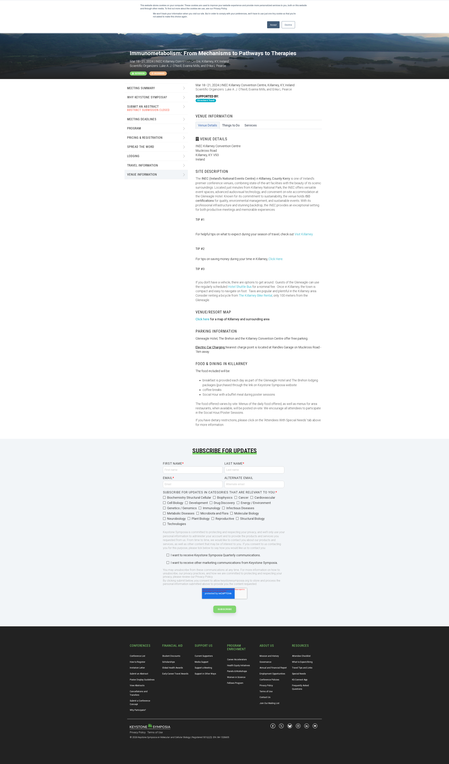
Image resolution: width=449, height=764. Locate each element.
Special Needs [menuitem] (299, 674)
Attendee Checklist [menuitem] (301, 656)
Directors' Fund (205, 100)
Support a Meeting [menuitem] (203, 668)
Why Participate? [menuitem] (138, 710)
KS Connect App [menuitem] (299, 679)
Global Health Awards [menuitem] (172, 668)
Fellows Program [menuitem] (235, 683)
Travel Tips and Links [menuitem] (302, 668)
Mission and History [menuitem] (269, 656)
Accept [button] (273, 24)
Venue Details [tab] (207, 125)
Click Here (276, 259)
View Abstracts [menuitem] (137, 685)
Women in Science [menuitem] (236, 677)
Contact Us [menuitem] (265, 697)
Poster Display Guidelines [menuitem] (142, 679)
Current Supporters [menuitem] (204, 656)
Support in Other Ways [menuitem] (205, 674)
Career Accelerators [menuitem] (237, 659)
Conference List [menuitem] (137, 656)
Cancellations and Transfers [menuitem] (139, 693)
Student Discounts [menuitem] (171, 656)
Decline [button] (288, 24)
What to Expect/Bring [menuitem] (302, 662)
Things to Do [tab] (231, 125)
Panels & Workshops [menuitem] (237, 671)
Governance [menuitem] (265, 662)
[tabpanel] (259, 279)
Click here (202, 319)
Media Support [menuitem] (201, 662)
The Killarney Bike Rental (255, 295)
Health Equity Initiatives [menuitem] (238, 665)
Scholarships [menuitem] (168, 662)
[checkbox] (223, 511)
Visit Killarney (303, 234)
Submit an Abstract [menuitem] (139, 674)
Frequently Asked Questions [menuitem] (300, 687)
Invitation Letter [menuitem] (137, 668)
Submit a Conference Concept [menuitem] (140, 703)
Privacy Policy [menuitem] (266, 685)
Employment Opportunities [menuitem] (272, 674)
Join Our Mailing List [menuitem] (269, 703)
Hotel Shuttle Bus (240, 286)
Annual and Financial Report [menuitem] (273, 668)
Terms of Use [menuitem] (266, 691)
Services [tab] (250, 125)
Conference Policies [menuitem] (269, 679)
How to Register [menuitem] (137, 662)
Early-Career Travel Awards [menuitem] (175, 674)
